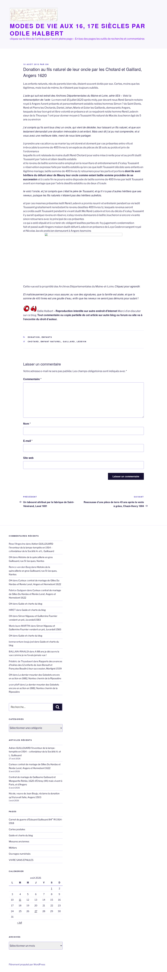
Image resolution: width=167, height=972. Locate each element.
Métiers (13, 847)
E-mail (27, 441)
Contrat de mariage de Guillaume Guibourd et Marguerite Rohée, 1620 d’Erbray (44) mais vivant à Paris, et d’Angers (35, 781)
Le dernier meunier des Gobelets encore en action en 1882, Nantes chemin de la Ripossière (34, 688)
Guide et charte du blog (30, 603)
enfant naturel (51, 341)
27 (36, 911)
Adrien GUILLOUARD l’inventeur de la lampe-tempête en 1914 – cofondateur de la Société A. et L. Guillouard (31, 547)
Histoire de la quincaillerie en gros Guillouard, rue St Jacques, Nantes (33, 571)
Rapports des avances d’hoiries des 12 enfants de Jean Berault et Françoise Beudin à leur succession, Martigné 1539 (35, 665)
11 (20, 899)
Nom (27, 423)
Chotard (33, 341)
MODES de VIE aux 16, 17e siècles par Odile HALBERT (77, 29)
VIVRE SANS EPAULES (21, 860)
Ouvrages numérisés (19, 853)
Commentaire (32, 379)
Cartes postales (17, 829)
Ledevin (82, 341)
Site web (28, 458)
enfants (47, 337)
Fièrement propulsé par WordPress (27, 964)
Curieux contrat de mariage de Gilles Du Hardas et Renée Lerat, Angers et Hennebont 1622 (35, 594)
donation (34, 337)
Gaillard (69, 341)
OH (47, 64)
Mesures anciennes (19, 841)
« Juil (19, 922)
